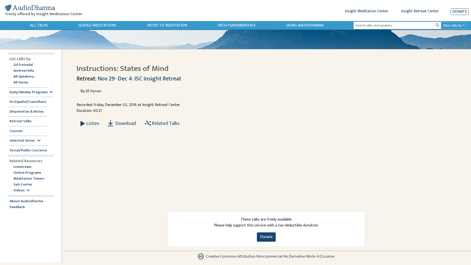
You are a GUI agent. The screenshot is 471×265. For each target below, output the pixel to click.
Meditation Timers (28, 179)
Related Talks (165, 123)
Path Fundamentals (237, 25)
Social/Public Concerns (28, 150)
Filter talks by (452, 25)
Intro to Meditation (167, 25)
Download (125, 123)
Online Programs (27, 173)
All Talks (39, 25)
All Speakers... (24, 77)
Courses (16, 131)
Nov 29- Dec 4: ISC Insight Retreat (139, 79)
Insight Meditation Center (366, 11)
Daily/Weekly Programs (29, 92)
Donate (459, 11)
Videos (19, 190)
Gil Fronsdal (23, 65)
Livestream (22, 167)
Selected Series (22, 141)
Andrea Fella (23, 71)
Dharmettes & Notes (26, 112)
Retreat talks (20, 121)
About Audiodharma (26, 201)
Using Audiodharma (305, 25)
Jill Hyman (93, 91)
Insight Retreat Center (420, 11)
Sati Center (22, 184)
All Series (20, 82)
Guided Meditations (97, 25)
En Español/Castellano (28, 102)
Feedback (17, 207)
